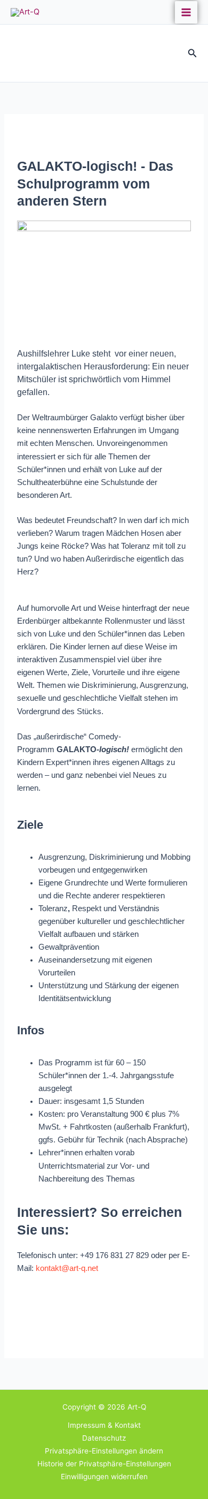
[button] (192, 53)
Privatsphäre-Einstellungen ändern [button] (104, 1451)
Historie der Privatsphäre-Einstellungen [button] (104, 1463)
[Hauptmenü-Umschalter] (186, 12)
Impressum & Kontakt (104, 1425)
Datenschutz (104, 1438)
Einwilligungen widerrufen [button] (104, 1476)
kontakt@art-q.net (67, 1268)
